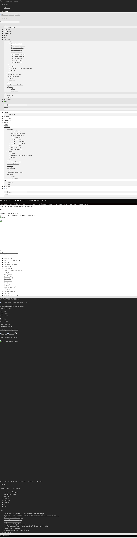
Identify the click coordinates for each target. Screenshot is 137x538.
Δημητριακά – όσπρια (13, 76)
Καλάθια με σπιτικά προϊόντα (15, 84)
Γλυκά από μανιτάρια (16, 43)
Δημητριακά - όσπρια (10, 264)
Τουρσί (13, 70)
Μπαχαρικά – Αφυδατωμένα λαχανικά (21, 68)
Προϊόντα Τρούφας (16, 58)
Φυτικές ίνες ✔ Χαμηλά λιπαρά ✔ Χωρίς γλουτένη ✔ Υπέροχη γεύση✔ (24, 513)
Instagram (7, 8)
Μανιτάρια (10, 41)
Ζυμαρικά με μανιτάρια (17, 48)
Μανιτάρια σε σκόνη (16, 52)
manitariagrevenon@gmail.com (9, 330)
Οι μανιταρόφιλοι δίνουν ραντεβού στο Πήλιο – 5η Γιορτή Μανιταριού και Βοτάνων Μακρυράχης (31, 516)
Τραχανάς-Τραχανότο (10, 295)
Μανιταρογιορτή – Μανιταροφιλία (13, 518)
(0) (6, 107)
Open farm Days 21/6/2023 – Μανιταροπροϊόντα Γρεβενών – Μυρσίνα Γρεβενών (27, 526)
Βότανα (13, 66)
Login (5, 18)
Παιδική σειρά (8, 281)
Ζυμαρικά (10, 78)
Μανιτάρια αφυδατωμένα (18, 54)
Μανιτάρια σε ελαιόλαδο (18, 56)
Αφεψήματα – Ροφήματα (14, 74)
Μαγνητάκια (14, 91)
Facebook (7, 4)
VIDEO (9, 97)
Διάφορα (9, 64)
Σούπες (9, 82)
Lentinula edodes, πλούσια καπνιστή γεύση (16, 530)
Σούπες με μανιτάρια (16, 62)
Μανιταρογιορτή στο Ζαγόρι (12, 528)
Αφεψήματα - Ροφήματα (11, 260)
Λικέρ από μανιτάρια (16, 50)
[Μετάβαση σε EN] (5, 101)
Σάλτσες (6, 289)
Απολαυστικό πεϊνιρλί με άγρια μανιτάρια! (15, 524)
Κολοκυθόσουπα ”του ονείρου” (13, 520)
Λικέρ (9, 72)
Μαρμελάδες (11, 80)
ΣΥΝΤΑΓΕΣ (10, 95)
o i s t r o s (5, 535)
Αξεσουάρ (10, 87)
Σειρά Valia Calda (8, 291)
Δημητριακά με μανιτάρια (18, 45)
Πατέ (5, 283)
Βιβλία (13, 89)
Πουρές (6, 285)
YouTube (6, 11)
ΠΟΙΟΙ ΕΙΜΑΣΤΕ (11, 27)
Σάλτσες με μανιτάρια (17, 60)
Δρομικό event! (8, 532)
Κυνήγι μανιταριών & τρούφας (12, 522)
